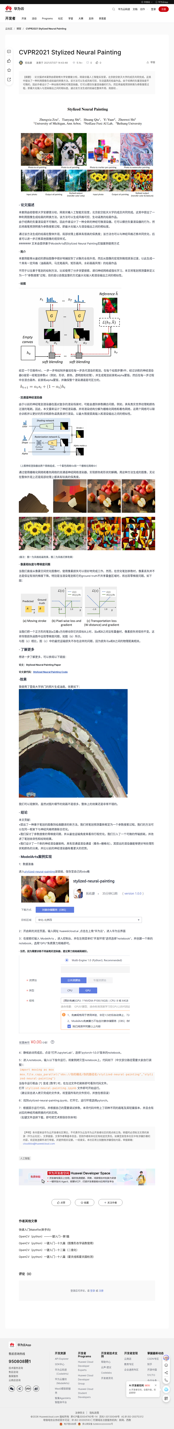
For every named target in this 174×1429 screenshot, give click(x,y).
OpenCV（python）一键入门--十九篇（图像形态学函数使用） (57, 1243)
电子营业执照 (70, 1424)
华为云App (163, 2)
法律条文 (80, 1412)
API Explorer (61, 1358)
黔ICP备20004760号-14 (84, 1416)
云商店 (127, 1358)
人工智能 (25, 1158)
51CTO (151, 1375)
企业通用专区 (131, 1369)
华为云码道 (124, 9)
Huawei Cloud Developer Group (85, 1379)
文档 (135, 9)
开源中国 (152, 1369)
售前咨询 (13, 1372)
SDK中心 (59, 1364)
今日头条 (152, 1380)
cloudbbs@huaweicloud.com (39, 1143)
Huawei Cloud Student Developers (85, 1392)
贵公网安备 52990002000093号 (97, 1424)
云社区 (8, 28)
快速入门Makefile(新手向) (35, 1229)
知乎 (149, 1364)
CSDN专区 (153, 1358)
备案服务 (13, 1376)
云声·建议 (106, 1367)
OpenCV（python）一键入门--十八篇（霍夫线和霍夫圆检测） (57, 1256)
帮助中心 (106, 1361)
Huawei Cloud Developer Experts (85, 1365)
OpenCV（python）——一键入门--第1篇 (44, 1236)
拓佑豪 (28, 62)
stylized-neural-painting (39, 871)
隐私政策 (94, 1412)
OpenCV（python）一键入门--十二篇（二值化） (49, 1250)
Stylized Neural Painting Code (50, 671)
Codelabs (106, 1372)
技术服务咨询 (16, 1367)
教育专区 (129, 1364)
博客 (18, 28)
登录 (153, 9)
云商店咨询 (15, 1380)
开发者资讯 (107, 1378)
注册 (163, 9)
